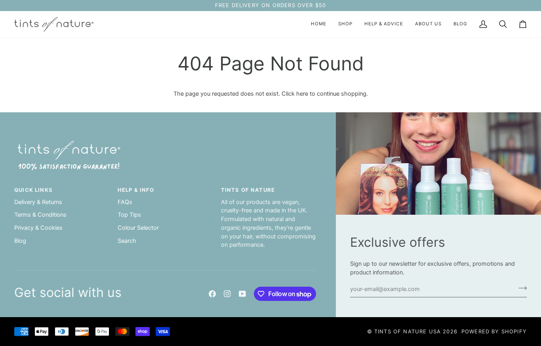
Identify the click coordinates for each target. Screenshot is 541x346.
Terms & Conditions (40, 214)
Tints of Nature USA (407, 331)
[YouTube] (242, 293)
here (302, 93)
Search (127, 240)
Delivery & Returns (38, 202)
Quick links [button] (33, 190)
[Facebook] (212, 293)
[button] (345, 24)
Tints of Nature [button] (248, 190)
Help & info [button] (136, 190)
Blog (20, 240)
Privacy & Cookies (38, 227)
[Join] (520, 288)
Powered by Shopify (494, 331)
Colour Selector (138, 227)
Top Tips (129, 214)
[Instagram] (227, 293)
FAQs (125, 202)
